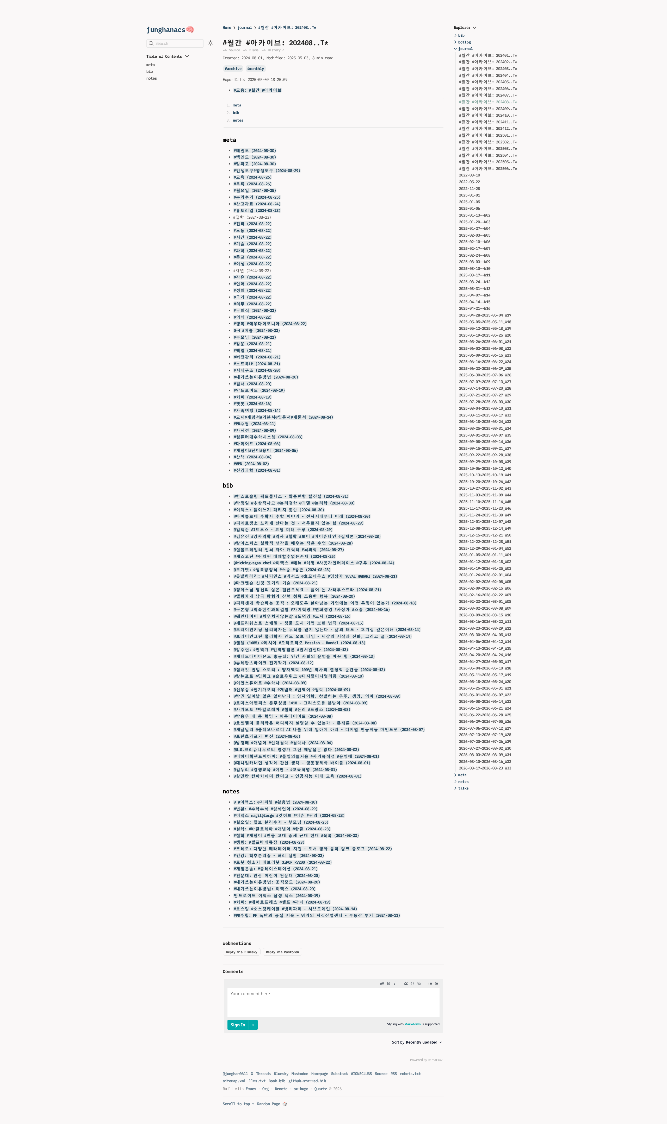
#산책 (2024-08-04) (253, 456)
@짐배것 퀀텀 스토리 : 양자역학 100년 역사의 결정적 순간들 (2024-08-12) (309, 669)
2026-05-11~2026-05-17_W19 (485, 674)
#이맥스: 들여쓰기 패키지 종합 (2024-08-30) (279, 509)
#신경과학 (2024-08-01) (257, 470)
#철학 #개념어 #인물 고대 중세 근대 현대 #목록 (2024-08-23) (296, 835)
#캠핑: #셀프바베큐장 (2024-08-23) (269, 842)
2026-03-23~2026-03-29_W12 (485, 628)
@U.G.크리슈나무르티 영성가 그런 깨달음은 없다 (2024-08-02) (296, 749)
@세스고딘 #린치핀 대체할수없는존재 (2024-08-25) (285, 556)
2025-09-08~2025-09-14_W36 (485, 441)
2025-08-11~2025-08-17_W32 (485, 415)
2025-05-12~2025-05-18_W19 (485, 328)
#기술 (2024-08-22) (253, 243)
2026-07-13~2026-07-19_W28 (485, 734)
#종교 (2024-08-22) (253, 257)
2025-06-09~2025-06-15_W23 (485, 355)
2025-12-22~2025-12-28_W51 (485, 541)
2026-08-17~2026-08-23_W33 (485, 768)
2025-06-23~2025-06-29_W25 (485, 368)
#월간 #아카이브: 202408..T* (287, 27)
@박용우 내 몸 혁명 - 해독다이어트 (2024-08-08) (283, 716)
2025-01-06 (469, 208)
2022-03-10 (469, 175)
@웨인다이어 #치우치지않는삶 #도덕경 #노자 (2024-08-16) (292, 616)
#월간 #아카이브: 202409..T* (488, 108)
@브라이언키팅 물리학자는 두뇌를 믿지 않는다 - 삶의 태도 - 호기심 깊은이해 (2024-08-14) (327, 629)
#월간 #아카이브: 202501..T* (488, 135)
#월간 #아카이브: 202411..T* (488, 121)
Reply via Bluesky (241, 952)
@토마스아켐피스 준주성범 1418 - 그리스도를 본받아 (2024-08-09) (301, 702)
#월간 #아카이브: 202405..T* (488, 81)
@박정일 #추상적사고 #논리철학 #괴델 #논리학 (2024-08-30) (294, 503)
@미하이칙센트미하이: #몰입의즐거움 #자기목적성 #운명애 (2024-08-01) (306, 756)
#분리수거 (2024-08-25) (257, 197)
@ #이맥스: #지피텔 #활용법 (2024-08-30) (275, 802)
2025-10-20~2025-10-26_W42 (485, 481)
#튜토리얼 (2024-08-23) (257, 210)
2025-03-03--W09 (474, 261)
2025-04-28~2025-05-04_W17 (485, 315)
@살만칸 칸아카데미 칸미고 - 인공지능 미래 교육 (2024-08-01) (298, 776)
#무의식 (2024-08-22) (255, 310)
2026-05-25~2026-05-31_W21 (485, 688)
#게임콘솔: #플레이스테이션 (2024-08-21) (276, 868)
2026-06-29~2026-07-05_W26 (485, 721)
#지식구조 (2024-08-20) (257, 370)
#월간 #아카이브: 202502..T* (488, 142)
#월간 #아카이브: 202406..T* (488, 88)
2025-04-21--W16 (474, 308)
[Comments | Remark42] (333, 1021)
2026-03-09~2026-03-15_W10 (485, 614)
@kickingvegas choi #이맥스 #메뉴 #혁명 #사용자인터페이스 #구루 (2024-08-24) (314, 562)
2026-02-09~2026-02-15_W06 (485, 588)
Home (227, 27)
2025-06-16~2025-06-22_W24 (485, 361)
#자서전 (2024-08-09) (255, 430)
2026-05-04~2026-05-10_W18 (485, 668)
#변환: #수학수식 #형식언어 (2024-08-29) (276, 808)
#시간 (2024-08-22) (253, 237)
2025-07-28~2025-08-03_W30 (485, 401)
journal (244, 27)
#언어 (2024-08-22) (253, 283)
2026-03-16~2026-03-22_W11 (485, 621)
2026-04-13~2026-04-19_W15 (485, 648)
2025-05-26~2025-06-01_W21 (485, 341)
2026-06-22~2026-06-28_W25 (485, 714)
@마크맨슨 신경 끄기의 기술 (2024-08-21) (276, 582)
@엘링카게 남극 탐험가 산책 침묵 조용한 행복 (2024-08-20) (294, 596)
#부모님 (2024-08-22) (255, 337)
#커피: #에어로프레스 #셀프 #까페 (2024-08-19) (282, 902)
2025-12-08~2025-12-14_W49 (485, 528)
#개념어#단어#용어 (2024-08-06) (266, 450)
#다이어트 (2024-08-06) (257, 443)
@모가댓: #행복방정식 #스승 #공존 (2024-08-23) (282, 569)
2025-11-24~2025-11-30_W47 (485, 515)
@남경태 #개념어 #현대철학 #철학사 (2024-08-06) (283, 742)
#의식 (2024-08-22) (253, 317)
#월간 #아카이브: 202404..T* (488, 75)
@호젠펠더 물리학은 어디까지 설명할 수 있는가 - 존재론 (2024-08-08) (305, 723)
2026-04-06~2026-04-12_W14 (485, 641)
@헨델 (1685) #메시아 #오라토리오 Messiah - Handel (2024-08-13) (300, 642)
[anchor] (241, 139)
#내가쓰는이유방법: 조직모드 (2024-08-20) (277, 882)
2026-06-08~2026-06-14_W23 (485, 701)
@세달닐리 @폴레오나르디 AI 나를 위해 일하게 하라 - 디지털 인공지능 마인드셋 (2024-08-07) (329, 729)
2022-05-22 (469, 181)
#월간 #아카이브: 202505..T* (488, 161)
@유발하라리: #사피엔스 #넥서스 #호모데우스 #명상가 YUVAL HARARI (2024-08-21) (315, 576)
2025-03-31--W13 (474, 288)
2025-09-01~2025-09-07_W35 (485, 435)
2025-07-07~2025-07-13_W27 (485, 381)
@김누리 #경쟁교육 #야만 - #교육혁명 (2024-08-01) (285, 769)
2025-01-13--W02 (474, 215)
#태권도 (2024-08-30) (255, 150)
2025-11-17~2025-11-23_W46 (485, 508)
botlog (464, 42)
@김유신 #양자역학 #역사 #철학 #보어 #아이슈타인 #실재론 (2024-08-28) (307, 536)
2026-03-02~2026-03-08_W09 (485, 608)
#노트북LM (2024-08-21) (257, 363)
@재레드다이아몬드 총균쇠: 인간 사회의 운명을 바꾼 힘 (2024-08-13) (304, 656)
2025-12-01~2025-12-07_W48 (485, 521)
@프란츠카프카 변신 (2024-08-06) (267, 736)
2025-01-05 (469, 201)
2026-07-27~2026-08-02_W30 (485, 748)
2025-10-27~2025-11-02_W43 (485, 488)
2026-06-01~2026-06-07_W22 (485, 694)
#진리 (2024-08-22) (253, 223)
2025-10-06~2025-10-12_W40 (485, 468)
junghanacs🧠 (170, 29)
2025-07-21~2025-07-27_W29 (485, 395)
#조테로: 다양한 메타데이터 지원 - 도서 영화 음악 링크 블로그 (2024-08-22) (313, 848)
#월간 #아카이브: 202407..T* (488, 95)
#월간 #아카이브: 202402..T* (488, 61)
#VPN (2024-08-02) (251, 463)
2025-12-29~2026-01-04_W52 (485, 548)
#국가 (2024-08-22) (253, 297)
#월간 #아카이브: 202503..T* (488, 148)
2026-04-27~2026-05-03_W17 (485, 661)
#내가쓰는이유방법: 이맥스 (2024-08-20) (275, 888)
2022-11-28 (469, 188)
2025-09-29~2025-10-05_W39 (485, 461)
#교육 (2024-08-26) (253, 177)
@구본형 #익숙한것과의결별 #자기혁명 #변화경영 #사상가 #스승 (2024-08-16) (312, 609)
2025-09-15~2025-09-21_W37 (485, 448)
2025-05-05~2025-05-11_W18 (485, 321)
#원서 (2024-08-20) (253, 383)
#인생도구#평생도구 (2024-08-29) (267, 170)
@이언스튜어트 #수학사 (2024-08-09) (270, 682)
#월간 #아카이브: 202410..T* (488, 115)
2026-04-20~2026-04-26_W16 (485, 654)
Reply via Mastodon (282, 952)
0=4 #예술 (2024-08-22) (257, 330)
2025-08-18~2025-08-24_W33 (485, 421)
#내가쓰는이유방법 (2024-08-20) (266, 377)
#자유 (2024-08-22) (253, 277)
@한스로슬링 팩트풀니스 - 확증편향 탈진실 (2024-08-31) (291, 496)
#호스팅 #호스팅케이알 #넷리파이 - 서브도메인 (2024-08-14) (295, 908)
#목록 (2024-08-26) (253, 183)
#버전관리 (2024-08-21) (257, 357)
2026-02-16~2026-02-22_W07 (485, 594)
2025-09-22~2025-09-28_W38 (485, 454)
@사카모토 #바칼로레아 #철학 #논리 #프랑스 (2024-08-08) (292, 709)
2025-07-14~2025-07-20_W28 (485, 388)
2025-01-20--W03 (474, 221)
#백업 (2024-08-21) (253, 350)
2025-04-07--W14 (474, 295)
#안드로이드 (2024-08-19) (259, 390)
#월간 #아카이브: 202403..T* (488, 68)
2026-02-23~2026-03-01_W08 (485, 601)
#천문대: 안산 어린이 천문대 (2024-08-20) (277, 875)
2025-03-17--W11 (474, 275)
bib (149, 71)
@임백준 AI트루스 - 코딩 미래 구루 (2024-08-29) (283, 529)
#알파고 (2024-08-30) (255, 163)
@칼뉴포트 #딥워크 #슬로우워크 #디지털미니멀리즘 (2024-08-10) (299, 676)
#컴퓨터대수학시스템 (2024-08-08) (268, 436)
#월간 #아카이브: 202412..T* (488, 128)
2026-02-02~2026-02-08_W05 (485, 581)
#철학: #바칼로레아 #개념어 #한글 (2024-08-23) (282, 828)
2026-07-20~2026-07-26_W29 (485, 741)
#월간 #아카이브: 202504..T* (488, 155)
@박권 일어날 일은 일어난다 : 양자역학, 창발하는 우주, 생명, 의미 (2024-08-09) (317, 696)
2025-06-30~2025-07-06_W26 (485, 374)
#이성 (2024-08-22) (253, 263)
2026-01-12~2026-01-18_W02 (485, 561)
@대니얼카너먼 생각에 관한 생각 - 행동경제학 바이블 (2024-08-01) (302, 762)
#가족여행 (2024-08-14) (257, 410)
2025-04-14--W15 (474, 301)
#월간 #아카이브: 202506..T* (488, 168)
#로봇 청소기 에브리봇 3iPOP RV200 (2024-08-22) (283, 862)
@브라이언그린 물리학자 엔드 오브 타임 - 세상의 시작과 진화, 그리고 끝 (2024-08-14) (323, 636)
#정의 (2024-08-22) (253, 290)
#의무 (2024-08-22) (253, 303)
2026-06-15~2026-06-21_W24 (485, 708)
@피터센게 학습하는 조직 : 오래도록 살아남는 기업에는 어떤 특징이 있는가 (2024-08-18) (325, 603)
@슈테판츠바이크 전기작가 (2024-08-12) (274, 662)
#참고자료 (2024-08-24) (257, 203)
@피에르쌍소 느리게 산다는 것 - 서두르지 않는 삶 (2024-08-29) (299, 523)
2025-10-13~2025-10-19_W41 (485, 474)
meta (150, 64)
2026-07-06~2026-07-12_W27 (485, 728)
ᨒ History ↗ (273, 50)
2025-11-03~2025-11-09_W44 (485, 494)
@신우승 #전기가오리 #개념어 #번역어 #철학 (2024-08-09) (292, 689)
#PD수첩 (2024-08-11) (255, 423)
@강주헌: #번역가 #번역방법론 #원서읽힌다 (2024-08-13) (291, 649)
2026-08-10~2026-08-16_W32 (485, 761)
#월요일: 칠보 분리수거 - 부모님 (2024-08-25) (281, 822)
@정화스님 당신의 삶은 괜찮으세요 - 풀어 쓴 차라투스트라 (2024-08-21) (307, 589)
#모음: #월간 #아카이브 (258, 90)
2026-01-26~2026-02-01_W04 (485, 574)
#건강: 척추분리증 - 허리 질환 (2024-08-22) (279, 855)
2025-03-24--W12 (474, 281)
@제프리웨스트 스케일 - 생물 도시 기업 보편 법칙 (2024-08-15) (299, 623)
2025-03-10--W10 (474, 268)
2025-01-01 (469, 195)
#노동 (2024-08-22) (253, 230)
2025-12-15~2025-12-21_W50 (485, 535)
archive (234, 68)
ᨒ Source (231, 50)
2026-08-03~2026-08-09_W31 (485, 754)
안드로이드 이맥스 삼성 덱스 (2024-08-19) (277, 895)
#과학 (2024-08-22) (253, 250)
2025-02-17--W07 (474, 248)
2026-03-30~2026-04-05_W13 (485, 634)
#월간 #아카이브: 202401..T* (488, 55)
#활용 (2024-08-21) (253, 343)
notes (151, 78)
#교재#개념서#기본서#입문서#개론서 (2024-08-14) (283, 417)
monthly (256, 68)
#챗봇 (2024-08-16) (253, 403)
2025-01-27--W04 (474, 228)
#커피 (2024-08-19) (253, 397)
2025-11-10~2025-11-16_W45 (485, 501)
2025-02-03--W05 (474, 235)
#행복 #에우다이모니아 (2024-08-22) (270, 323)
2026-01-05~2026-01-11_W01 (485, 554)
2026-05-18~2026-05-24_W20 (485, 681)
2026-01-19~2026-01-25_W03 (485, 568)
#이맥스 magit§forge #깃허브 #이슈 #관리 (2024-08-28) (289, 815)
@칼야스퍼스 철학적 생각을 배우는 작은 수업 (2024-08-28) (293, 543)
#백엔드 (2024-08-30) (255, 157)
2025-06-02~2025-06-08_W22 (485, 348)
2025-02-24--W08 (474, 255)
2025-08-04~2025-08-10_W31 (485, 408)
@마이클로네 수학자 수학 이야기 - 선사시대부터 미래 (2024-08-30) (302, 516)
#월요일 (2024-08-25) (255, 190)
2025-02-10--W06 (474, 241)
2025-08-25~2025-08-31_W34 (485, 428)
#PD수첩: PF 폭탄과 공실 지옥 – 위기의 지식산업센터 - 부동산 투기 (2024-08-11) (317, 915)
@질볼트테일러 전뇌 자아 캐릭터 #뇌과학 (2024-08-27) (289, 549)
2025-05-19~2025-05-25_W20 (485, 335)
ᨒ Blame (250, 50)
